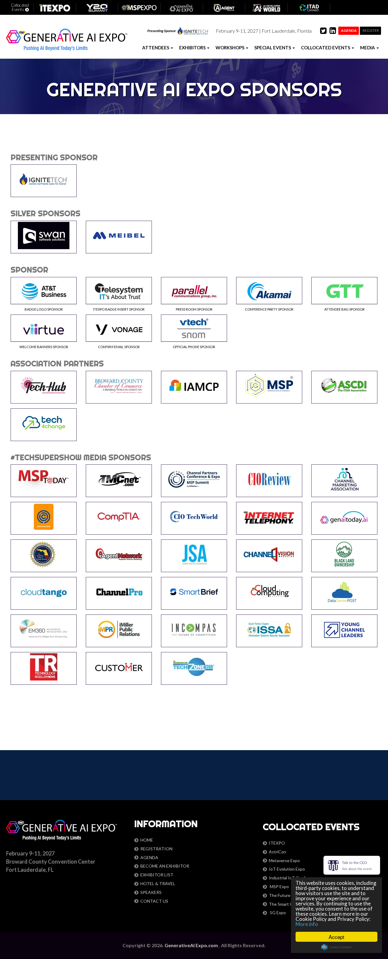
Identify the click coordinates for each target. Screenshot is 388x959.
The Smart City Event (289, 904)
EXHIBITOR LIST (156, 874)
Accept (336, 937)
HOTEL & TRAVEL (157, 883)
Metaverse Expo (284, 860)
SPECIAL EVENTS (273, 47)
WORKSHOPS (230, 47)
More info (307, 924)
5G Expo (277, 912)
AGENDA (149, 857)
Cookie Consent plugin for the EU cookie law (336, 947)
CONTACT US (154, 901)
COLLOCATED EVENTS (326, 47)
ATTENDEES (156, 47)
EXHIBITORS (192, 47)
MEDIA (368, 47)
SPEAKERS (151, 892)
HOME (146, 839)
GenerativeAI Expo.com (192, 945)
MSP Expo (279, 886)
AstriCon (277, 851)
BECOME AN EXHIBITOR (164, 865)
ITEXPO (277, 842)
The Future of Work (287, 895)
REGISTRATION (156, 848)
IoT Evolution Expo (287, 869)
